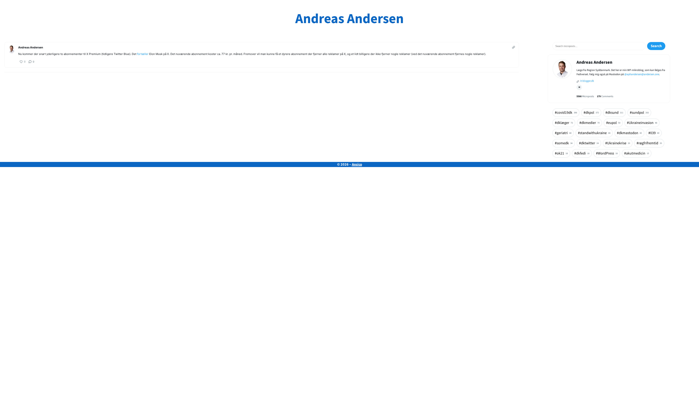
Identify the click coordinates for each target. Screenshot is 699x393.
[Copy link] (513, 47)
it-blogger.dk (587, 81)
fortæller (143, 54)
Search (656, 46)
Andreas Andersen (349, 19)
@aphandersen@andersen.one (641, 74)
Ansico (357, 164)
